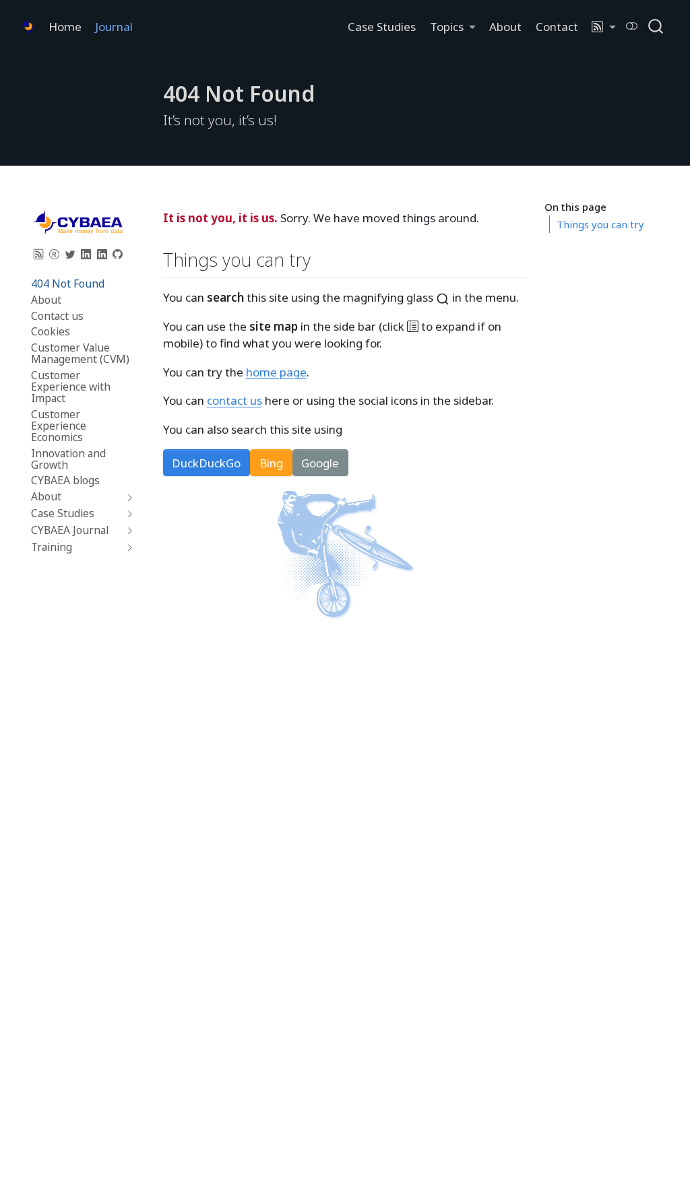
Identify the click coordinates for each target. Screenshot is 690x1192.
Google (320, 463)
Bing (271, 463)
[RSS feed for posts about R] (54, 253)
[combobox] (656, 26)
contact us (234, 400)
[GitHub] (118, 253)
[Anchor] (323, 259)
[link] (452, 26)
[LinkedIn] (86, 253)
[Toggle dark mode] (632, 26)
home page (276, 372)
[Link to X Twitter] (71, 253)
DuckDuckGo (206, 463)
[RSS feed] (39, 253)
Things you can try (600, 224)
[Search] (655, 26)
